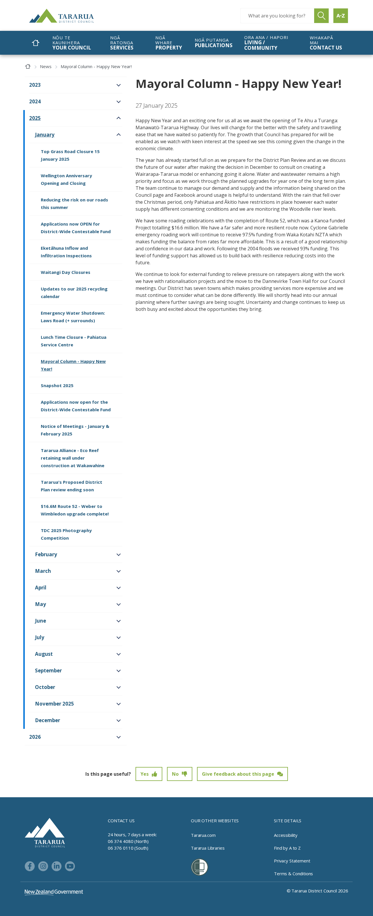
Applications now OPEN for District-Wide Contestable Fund (76, 227)
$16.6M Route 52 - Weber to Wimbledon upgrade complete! (75, 510)
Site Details (287, 820)
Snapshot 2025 (57, 385)
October (45, 687)
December (47, 720)
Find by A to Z (287, 848)
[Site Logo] (73, 16)
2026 (35, 736)
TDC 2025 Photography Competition (66, 534)
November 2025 (54, 703)
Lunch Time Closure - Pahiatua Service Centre (73, 341)
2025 (35, 118)
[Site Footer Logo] (45, 832)
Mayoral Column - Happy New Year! (73, 365)
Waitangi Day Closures (65, 272)
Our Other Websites (215, 820)
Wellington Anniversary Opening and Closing (66, 179)
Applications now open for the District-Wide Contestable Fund (76, 405)
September (48, 670)
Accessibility (286, 835)
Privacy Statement (292, 861)
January (44, 134)
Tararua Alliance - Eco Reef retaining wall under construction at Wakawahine (72, 457)
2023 (35, 84)
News (46, 66)
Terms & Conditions (293, 873)
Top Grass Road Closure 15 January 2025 (70, 155)
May (40, 604)
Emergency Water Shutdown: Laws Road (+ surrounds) (73, 316)
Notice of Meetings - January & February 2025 (75, 430)
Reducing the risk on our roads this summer (74, 203)
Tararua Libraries (207, 848)
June (40, 620)
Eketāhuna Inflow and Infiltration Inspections (66, 251)
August (44, 654)
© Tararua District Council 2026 (317, 891)
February (46, 554)
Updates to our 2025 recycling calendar (74, 292)
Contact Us (121, 820)
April (40, 587)
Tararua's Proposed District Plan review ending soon (71, 485)
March (43, 571)
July (39, 637)
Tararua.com (203, 835)
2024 (35, 101)
